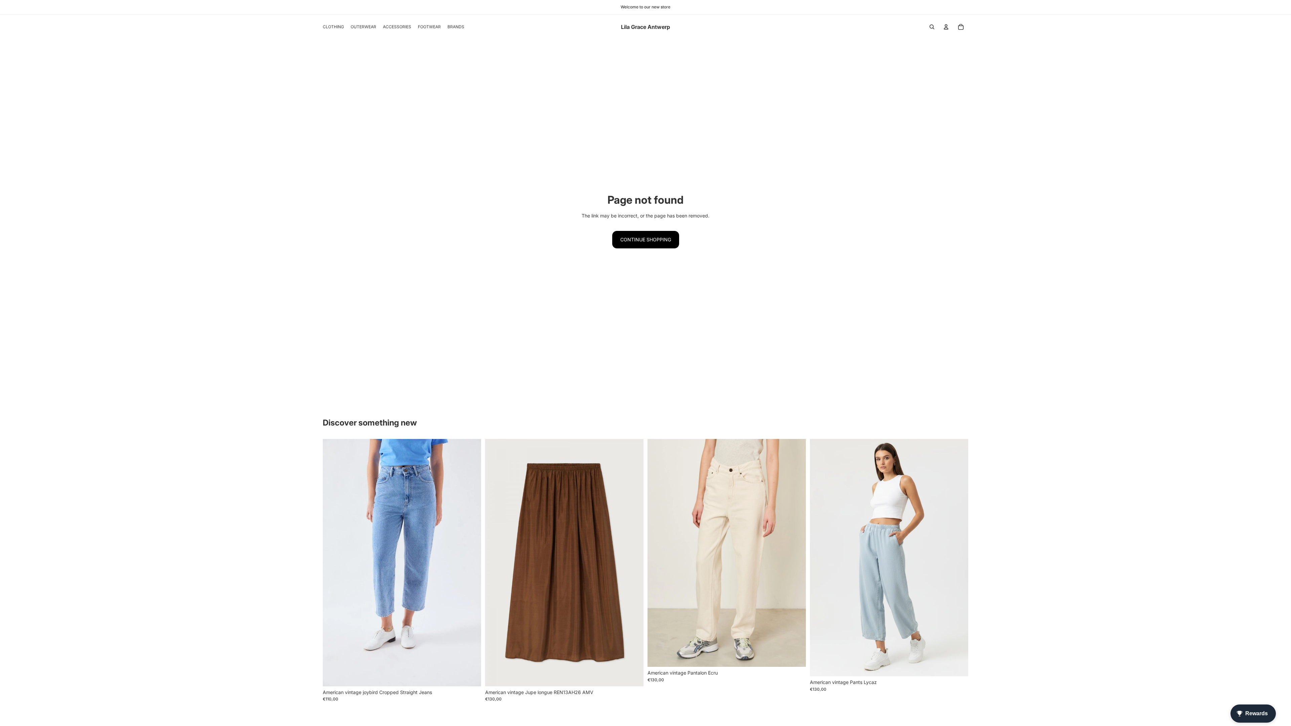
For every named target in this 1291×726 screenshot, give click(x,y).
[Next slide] (633, 562)
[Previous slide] (495, 562)
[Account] (946, 26)
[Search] (932, 26)
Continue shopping (645, 239)
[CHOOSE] (471, 676)
